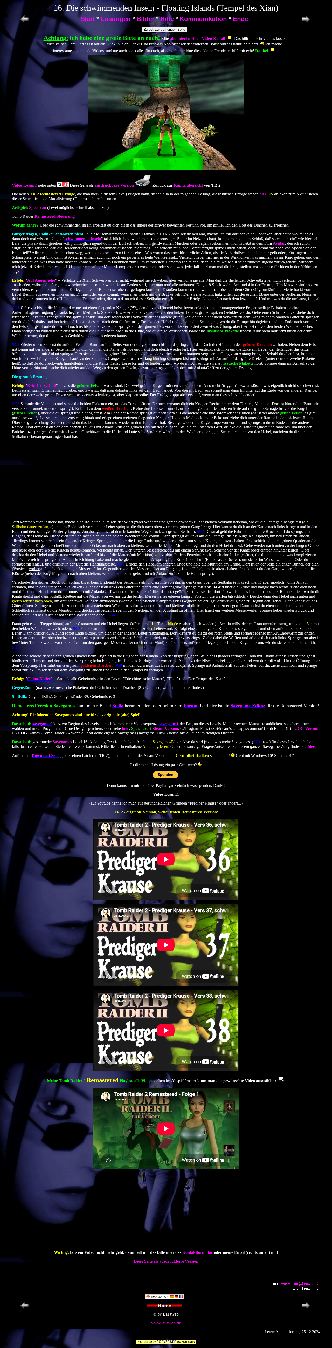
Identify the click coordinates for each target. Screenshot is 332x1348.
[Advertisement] (166, 479)
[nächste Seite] (306, 22)
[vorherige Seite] (24, 22)
